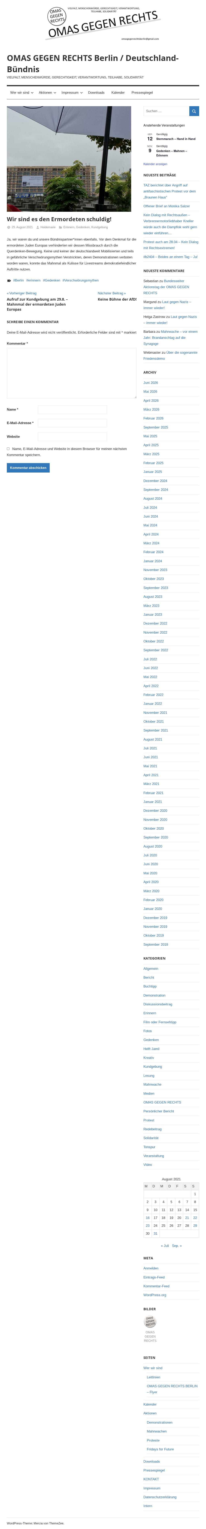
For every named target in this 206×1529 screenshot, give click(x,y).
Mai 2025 (150, 436)
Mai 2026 (150, 392)
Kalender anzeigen (155, 164)
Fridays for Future (160, 1449)
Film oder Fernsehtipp (159, 1022)
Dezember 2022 (155, 623)
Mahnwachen (157, 1431)
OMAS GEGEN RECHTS (162, 1102)
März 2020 (151, 891)
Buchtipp (150, 986)
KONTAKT (151, 1479)
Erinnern (68, 227)
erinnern (34, 280)
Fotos (147, 1031)
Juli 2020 (150, 855)
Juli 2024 (150, 508)
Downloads (96, 93)
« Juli (165, 1246)
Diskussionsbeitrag (157, 1004)
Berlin (19, 280)
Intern (147, 1506)
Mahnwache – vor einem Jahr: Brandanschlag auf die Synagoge (170, 338)
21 (187, 1218)
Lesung (148, 1076)
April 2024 (151, 534)
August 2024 (152, 498)
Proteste (153, 1440)
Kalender (118, 93)
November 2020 (155, 820)
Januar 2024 (152, 561)
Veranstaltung (153, 1156)
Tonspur (149, 1147)
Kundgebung (99, 227)
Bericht (148, 977)
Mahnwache (152, 1084)
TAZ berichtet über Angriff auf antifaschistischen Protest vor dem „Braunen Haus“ (169, 191)
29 (195, 1226)
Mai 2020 (150, 873)
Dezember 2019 (155, 918)
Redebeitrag (152, 1129)
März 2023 (151, 606)
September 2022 (155, 650)
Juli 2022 (150, 659)
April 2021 (151, 775)
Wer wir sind (19, 93)
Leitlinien (153, 1377)
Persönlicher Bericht (158, 1111)
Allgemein (150, 969)
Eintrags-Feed (154, 1277)
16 (147, 1218)
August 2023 (152, 597)
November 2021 (155, 713)
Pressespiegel (142, 93)
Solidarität (151, 1138)
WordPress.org (154, 1295)
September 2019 (155, 944)
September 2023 (155, 588)
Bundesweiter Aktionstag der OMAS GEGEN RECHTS (166, 287)
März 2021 (151, 784)
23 (147, 1226)
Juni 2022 (150, 668)
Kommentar (17, 343)
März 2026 (151, 409)
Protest (148, 1120)
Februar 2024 (153, 552)
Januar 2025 (152, 472)
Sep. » (177, 1246)
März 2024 (151, 543)
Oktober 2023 (153, 579)
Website (13, 437)
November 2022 (155, 632)
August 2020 (152, 846)
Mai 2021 (150, 766)
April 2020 (151, 882)
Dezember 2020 (155, 811)
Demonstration (154, 995)
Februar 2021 (153, 793)
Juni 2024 (150, 516)
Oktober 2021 (153, 721)
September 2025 (155, 427)
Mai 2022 (150, 677)
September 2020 (155, 837)
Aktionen (45, 93)
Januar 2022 (152, 704)
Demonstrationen (159, 1422)
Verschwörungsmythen (81, 280)
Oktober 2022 (153, 641)
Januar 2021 (152, 802)
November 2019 (155, 927)
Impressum (70, 93)
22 (195, 1218)
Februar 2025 (153, 463)
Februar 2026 (153, 418)
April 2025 (151, 445)
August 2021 (152, 739)
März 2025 (151, 454)
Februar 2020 (153, 900)
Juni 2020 (150, 864)
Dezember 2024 (155, 481)
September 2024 (155, 490)
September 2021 (155, 730)
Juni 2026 (150, 383)
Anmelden (150, 1268)
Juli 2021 (150, 748)
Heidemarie (48, 227)
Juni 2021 (150, 757)
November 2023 (155, 570)
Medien (148, 1093)
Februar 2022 (153, 695)
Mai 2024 (150, 525)
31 (155, 1233)
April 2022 (151, 686)
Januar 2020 (152, 909)
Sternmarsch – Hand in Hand (176, 139)
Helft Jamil (151, 1049)
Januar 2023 (152, 615)
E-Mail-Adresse (20, 423)
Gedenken (83, 227)
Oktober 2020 (153, 828)
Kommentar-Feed (156, 1286)
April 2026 (151, 401)
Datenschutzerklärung (159, 1497)
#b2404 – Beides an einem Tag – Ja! (170, 257)
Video (147, 1165)
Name (12, 409)
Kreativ (148, 1058)
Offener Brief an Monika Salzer (166, 206)
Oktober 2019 (153, 935)
